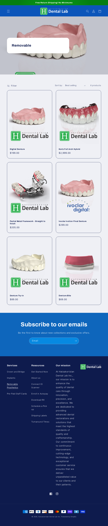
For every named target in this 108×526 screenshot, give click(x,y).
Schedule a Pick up (39, 408)
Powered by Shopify (68, 517)
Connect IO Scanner (37, 386)
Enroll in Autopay (39, 394)
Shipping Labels (39, 415)
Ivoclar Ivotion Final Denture (73, 221)
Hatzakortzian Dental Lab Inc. (49, 517)
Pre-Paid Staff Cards (17, 394)
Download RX (37, 400)
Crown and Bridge (16, 372)
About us (35, 378)
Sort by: (58, 85)
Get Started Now (39, 372)
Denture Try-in (17, 296)
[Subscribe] (76, 341)
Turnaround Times (40, 422)
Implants (11, 378)
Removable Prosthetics (12, 386)
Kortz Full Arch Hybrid (69, 149)
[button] (8, 11)
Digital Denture (17, 149)
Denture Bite (65, 296)
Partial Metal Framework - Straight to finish (27, 222)
